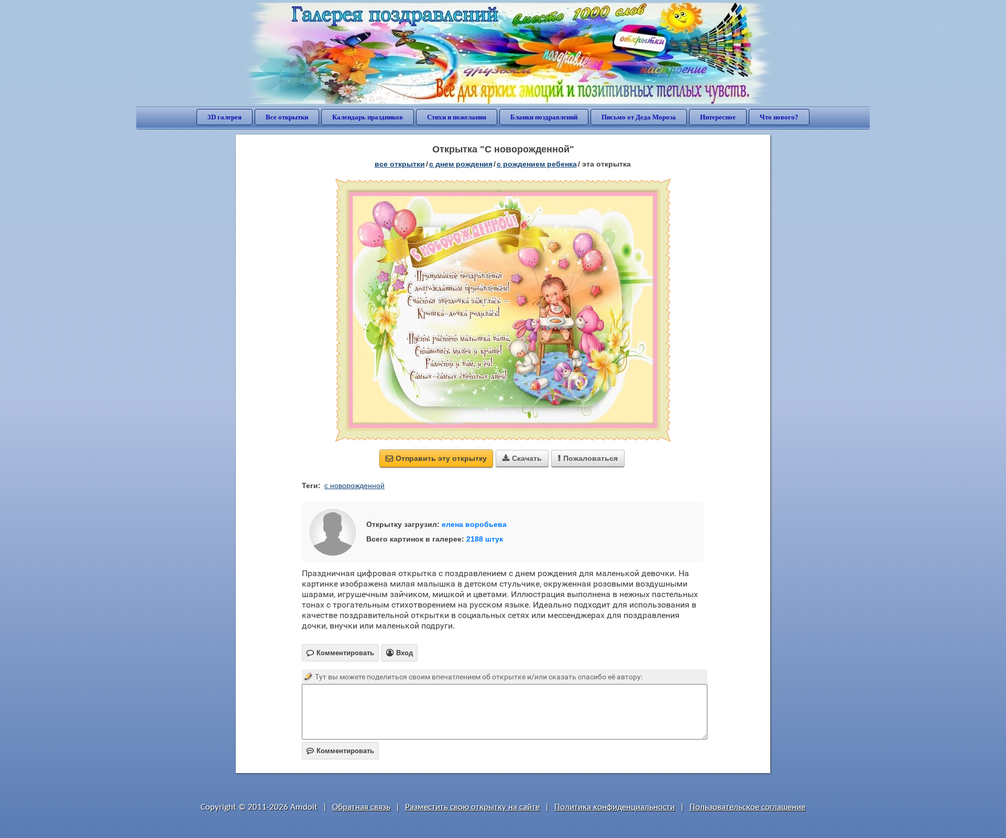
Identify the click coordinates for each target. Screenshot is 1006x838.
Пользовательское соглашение (747, 807)
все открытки (400, 164)
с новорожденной (354, 485)
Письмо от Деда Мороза (639, 117)
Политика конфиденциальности (614, 807)
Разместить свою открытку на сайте (472, 807)
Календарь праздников (367, 117)
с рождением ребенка (537, 164)
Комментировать (340, 751)
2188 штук (484, 539)
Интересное (718, 117)
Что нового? (779, 117)
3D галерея (224, 117)
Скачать (522, 458)
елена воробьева (474, 524)
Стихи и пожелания (456, 117)
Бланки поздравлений (543, 117)
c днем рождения (461, 164)
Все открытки (287, 117)
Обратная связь (361, 807)
